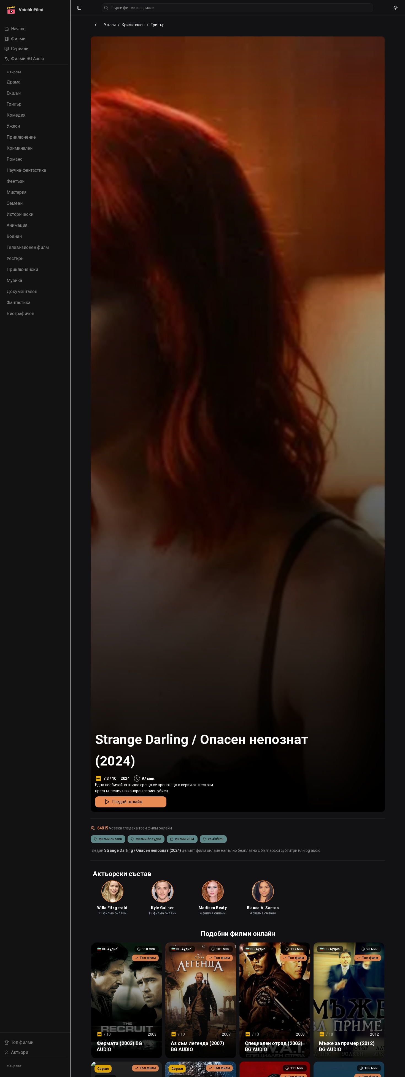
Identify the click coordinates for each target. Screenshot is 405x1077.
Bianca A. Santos (263, 908)
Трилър (157, 25)
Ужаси (110, 25)
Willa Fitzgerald (112, 908)
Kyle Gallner (162, 908)
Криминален (133, 25)
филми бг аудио (148, 839)
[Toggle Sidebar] (70, 538)
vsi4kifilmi (215, 839)
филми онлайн (110, 839)
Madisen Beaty (213, 908)
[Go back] (96, 25)
